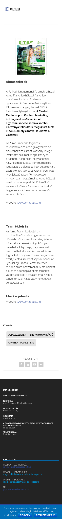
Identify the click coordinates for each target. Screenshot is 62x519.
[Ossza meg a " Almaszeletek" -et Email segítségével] (34, 364)
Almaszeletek (17, 334)
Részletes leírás (45, 515)
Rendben (25, 515)
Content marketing (21, 342)
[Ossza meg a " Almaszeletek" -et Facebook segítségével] (21, 364)
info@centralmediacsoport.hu (17, 467)
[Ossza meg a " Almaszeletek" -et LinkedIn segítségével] (27, 364)
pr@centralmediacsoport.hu (16, 489)
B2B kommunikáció (41, 334)
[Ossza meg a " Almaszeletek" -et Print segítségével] (41, 364)
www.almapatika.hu (29, 202)
